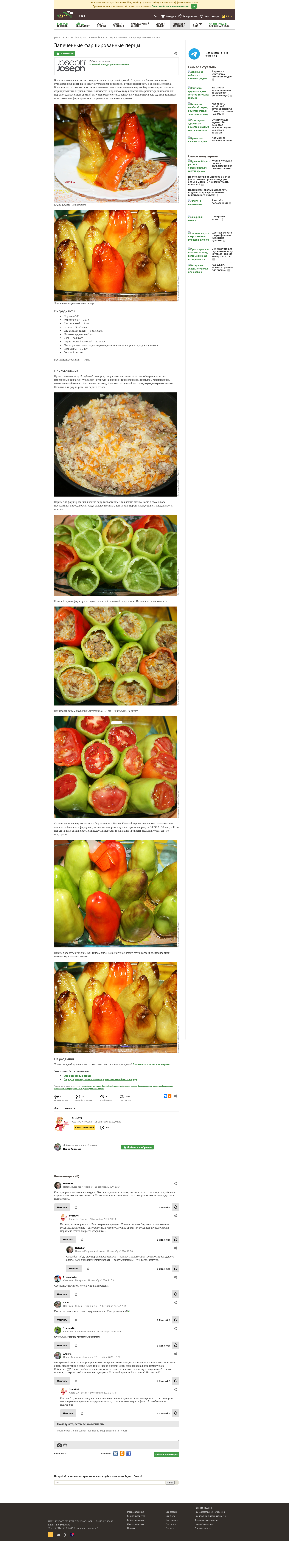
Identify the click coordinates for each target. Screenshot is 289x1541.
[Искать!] (155, 16)
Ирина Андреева (72, 1148)
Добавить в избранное (139, 1147)
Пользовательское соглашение (210, 1511)
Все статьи (171, 1524)
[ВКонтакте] (165, 1096)
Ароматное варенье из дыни (222, 139)
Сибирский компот (218, 217)
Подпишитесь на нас (144, 1064)
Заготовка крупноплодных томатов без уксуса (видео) (221, 91)
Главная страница (135, 1511)
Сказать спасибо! (84, 1127)
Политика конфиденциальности (210, 1515)
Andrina (67, 1353)
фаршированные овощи (148, 1086)
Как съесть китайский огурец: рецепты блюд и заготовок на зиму (222, 108)
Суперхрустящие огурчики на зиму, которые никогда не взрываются (222, 253)
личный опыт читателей (91, 1086)
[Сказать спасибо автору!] (175, 1207)
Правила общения (203, 1507)
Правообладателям (204, 1524)
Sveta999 (74, 1215)
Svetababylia (70, 1276)
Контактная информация (206, 1520)
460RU (66, 1302)
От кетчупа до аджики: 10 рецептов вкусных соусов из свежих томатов (221, 126)
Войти (228, 16)
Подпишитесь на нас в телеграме (216, 54)
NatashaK (68, 1183)
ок (194, 6)
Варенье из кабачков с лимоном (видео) (222, 74)
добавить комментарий (166, 1454)
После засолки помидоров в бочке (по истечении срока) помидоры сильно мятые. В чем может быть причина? (209, 181)
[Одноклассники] (169, 1096)
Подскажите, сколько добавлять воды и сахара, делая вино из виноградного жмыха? (207, 192)
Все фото (170, 1515)
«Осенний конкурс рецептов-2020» (109, 64)
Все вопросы (172, 1520)
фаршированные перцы (93, 1088)
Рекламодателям (203, 1528)
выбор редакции (166, 1086)
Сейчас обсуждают (136, 1520)
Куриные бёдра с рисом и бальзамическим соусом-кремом (222, 164)
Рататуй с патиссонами (220, 201)
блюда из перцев (129, 1086)
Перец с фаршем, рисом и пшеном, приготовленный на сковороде (100, 1079)
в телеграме (163, 1064)
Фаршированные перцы (77, 1075)
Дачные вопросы (135, 1524)
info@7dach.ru (63, 1524)
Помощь (131, 1528)
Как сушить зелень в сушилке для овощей (222, 267)
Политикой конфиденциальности (170, 6)
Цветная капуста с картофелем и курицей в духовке (222, 236)
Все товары (171, 1511)
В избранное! (66, 53)
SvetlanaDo (69, 1328)
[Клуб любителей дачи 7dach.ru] (65, 14)
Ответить (62, 1207)
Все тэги (170, 1528)
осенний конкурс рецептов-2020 (68, 1088)
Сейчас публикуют (136, 1515)
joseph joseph (107, 1086)
